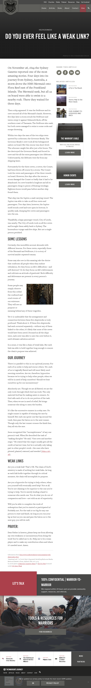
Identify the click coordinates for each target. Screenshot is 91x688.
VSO (45, 2)
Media (58, 2)
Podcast (63, 2)
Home (44, 8)
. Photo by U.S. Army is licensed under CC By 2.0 (75, 56)
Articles (52, 8)
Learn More (70, 152)
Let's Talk (18, 583)
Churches (51, 2)
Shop (77, 2)
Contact (75, 8)
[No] (88, 682)
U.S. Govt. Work (17, 566)
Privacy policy (52, 683)
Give (83, 8)
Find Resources (45, 632)
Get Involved (85, 2)
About (67, 8)
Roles (60, 8)
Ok (33, 683)
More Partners (81, 659)
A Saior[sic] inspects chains (27, 564)
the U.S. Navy (42, 564)
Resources (71, 2)
